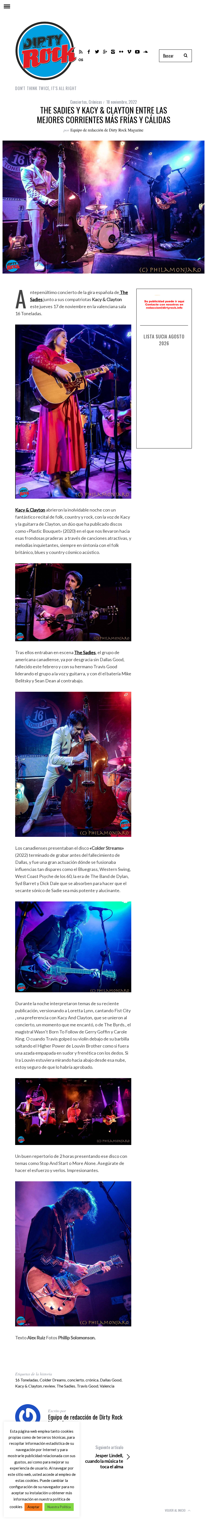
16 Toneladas (26, 1379)
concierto (75, 1379)
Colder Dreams (53, 1379)
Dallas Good (110, 1379)
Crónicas (95, 102)
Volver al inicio (175, 1510)
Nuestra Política (59, 1507)
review (49, 1385)
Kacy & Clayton (28, 1385)
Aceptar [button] (33, 1507)
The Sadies (66, 1385)
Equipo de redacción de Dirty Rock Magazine (106, 129)
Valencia (107, 1385)
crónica (92, 1379)
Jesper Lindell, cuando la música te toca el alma (104, 1457)
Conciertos (78, 102)
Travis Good (87, 1385)
